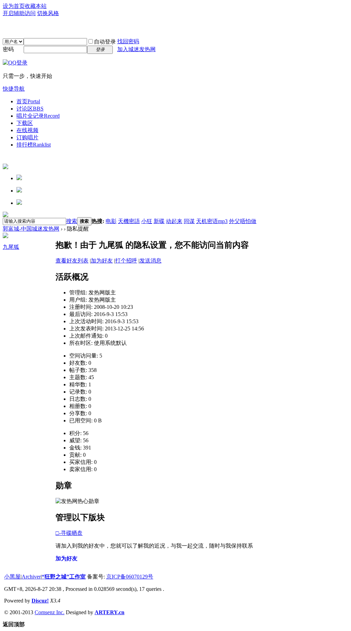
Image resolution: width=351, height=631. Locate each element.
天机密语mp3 (212, 221)
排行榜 (33, 145)
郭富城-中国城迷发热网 (31, 229)
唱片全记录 (38, 116)
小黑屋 (12, 577)
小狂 (146, 221)
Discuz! (40, 601)
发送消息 (150, 261)
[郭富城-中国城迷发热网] (175, 27)
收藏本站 (36, 6)
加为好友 (102, 261)
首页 (28, 101)
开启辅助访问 (19, 13)
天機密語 (129, 221)
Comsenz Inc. (49, 612)
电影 (111, 221)
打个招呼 (126, 261)
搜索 (71, 221)
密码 (8, 49)
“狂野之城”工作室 (64, 577)
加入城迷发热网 (136, 49)
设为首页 (14, 6)
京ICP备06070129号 (129, 577)
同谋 (189, 221)
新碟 (159, 221)
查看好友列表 (72, 261)
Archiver (31, 577)
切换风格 (48, 13)
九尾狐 (11, 247)
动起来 (174, 221)
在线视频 (27, 130)
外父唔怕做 (242, 221)
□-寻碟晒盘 (69, 533)
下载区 (24, 123)
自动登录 (105, 42)
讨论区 (30, 109)
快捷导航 (14, 89)
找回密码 (128, 41)
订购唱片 (27, 137)
